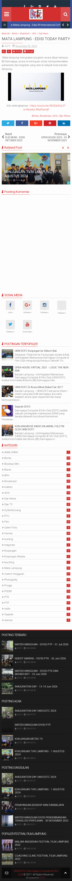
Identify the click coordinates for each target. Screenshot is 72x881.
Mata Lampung (13, 568)
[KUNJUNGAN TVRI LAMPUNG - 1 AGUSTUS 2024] (36, 168)
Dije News (64, 115)
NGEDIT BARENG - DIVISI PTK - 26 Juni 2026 (40, 658)
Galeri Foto (10, 527)
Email (30, 51)
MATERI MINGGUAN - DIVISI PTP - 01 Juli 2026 (42, 644)
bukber (8, 487)
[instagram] (39, 6)
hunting (8, 539)
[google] (32, 6)
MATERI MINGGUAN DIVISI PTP (33, 724)
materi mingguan (14, 573)
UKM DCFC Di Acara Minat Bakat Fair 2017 (39, 387)
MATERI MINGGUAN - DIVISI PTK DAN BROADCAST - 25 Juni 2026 (36, 672)
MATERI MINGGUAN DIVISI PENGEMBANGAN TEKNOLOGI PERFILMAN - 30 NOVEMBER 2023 (41, 819)
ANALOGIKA (11, 452)
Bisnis (7, 469)
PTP (6, 602)
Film (6, 521)
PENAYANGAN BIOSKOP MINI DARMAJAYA (39, 805)
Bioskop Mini (11, 463)
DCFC (43, 878)
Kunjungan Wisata (14, 556)
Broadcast (45, 115)
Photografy (10, 579)
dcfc (54, 115)
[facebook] (24, 6)
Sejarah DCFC (23, 406)
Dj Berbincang (12, 510)
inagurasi (9, 545)
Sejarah (8, 614)
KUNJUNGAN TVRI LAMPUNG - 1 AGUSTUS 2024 (39, 753)
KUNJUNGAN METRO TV (29, 738)
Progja (8, 585)
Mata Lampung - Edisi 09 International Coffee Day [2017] (40, 26)
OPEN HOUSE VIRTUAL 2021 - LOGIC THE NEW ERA (42, 369)
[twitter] (47, 6)
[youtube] (55, 6)
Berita (35, 115)
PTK (6, 597)
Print (18, 51)
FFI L (7, 516)
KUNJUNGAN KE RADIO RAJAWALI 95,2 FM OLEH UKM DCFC (39, 428)
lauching (9, 562)
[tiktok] (16, 3)
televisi (8, 620)
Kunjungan (10, 550)
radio (7, 608)
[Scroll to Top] (65, 872)
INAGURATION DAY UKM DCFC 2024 (35, 710)
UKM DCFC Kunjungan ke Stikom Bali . (36, 350)
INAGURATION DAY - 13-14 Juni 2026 (36, 686)
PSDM (8, 591)
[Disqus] (36, 241)
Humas (8, 533)
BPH (6, 475)
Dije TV (8, 504)
